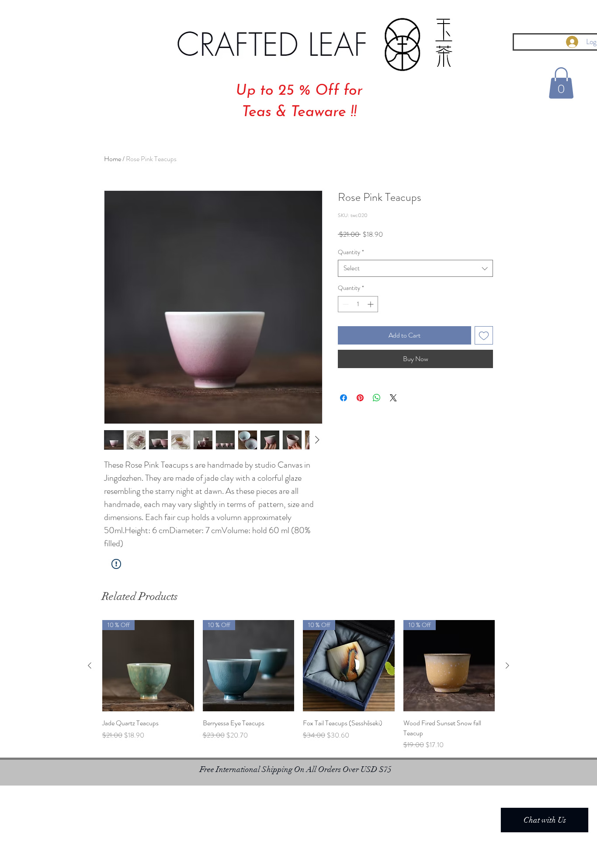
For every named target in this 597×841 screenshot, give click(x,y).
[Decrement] (344, 304)
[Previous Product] (89, 665)
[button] (561, 83)
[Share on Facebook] (343, 398)
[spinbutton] (358, 304)
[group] (298, 685)
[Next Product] (507, 665)
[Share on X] (393, 398)
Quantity (351, 252)
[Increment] (371, 304)
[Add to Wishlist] (484, 335)
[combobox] (415, 268)
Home (112, 159)
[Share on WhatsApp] (376, 398)
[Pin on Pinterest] (360, 398)
